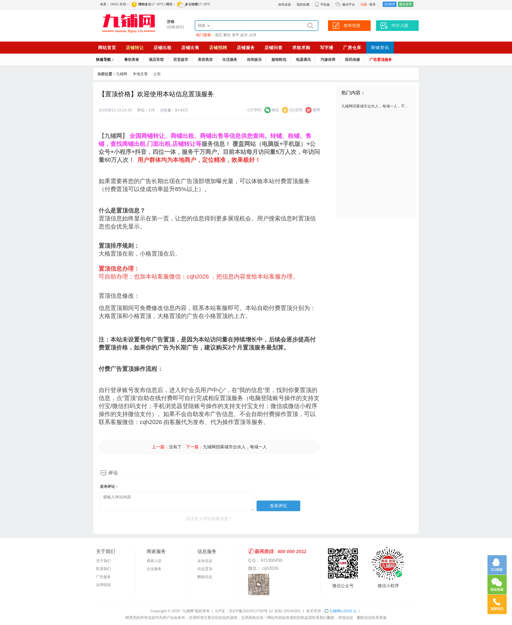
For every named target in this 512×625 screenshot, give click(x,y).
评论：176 (146, 110)
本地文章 (140, 74)
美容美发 (205, 59)
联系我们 (103, 569)
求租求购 (301, 47)
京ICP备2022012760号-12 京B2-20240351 (265, 611)
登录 (372, 4)
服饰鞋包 (278, 59)
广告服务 (103, 577)
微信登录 (405, 4)
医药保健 (352, 59)
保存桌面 (284, 4)
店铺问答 (274, 47)
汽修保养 (328, 59)
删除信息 (204, 577)
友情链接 (103, 585)
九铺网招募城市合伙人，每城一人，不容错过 (378, 106)
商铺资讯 (380, 47)
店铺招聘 (218, 47)
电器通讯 (303, 59)
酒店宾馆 (156, 59)
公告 (157, 74)
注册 (364, 4)
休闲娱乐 (254, 59)
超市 (244, 35)
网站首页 (107, 47)
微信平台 (348, 4)
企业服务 (154, 569)
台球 (252, 35)
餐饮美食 (131, 59)
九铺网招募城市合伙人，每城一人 (235, 447)
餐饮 (227, 35)
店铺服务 (246, 47)
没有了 (175, 447)
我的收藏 (303, 4)
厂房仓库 (352, 47)
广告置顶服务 (381, 59)
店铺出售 (190, 47)
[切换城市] (175, 27)
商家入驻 (154, 561)
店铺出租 (163, 47)
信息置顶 (204, 569)
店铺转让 (135, 47)
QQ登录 (389, 4)
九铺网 (121, 74)
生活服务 (229, 59)
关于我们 (103, 561)
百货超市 (180, 59)
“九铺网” (188, 611)
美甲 (235, 35)
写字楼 (327, 47)
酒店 (218, 35)
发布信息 (204, 561)
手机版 (325, 4)
